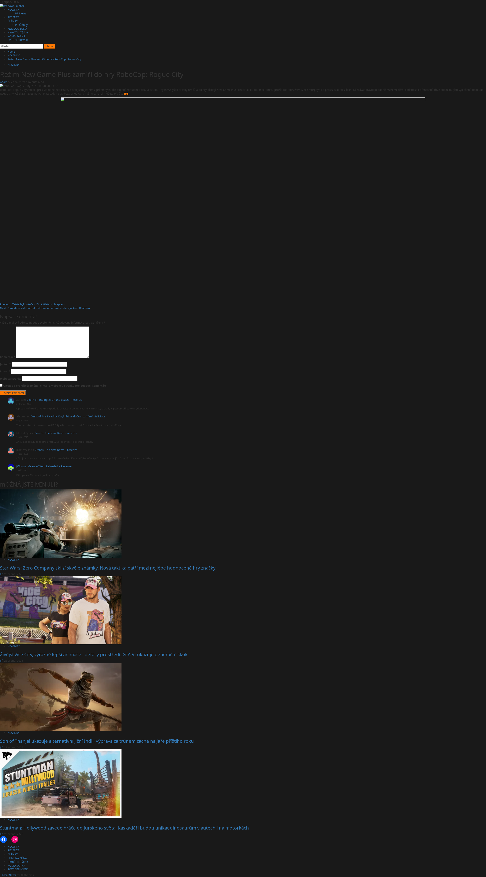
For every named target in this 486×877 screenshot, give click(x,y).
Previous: (32, 304)
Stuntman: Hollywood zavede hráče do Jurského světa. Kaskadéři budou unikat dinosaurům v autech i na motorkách (124, 828)
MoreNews (9, 875)
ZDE (126, 93)
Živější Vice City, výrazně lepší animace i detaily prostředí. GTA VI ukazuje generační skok (94, 654)
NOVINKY (14, 9)
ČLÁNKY (13, 21)
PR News (20, 13)
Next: (45, 308)
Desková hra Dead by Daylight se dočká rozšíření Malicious (68, 416)
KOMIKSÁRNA (16, 36)
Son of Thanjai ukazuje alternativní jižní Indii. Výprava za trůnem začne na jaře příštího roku (97, 741)
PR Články (21, 25)
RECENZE (13, 17)
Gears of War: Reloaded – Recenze (50, 466)
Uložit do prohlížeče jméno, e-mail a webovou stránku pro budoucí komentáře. (55, 385)
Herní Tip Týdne (18, 32)
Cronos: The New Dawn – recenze (56, 433)
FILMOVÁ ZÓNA (17, 28)
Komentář (7, 357)
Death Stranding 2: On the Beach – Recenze (54, 399)
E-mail (5, 371)
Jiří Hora (21, 466)
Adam (4, 82)
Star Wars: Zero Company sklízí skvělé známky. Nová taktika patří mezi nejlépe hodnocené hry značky (107, 568)
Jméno (5, 364)
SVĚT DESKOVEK (18, 40)
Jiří (2, 574)
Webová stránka (10, 378)
